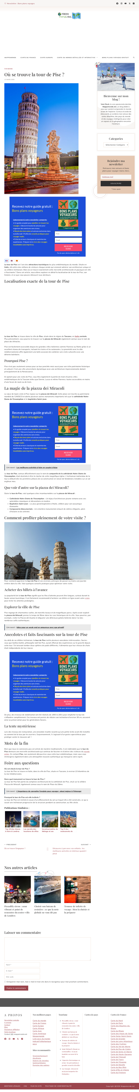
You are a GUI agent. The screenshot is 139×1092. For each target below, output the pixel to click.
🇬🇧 (12, 261)
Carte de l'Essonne (118, 1062)
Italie (77, 336)
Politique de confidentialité (58, 1086)
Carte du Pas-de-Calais (121, 1049)
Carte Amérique (39, 1033)
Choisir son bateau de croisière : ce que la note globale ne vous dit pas (46, 909)
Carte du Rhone (117, 1031)
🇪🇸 (17, 261)
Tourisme (8, 69)
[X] (130, 3)
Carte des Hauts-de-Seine (122, 1033)
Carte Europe (46, 57)
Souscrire (116, 183)
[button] (134, 57)
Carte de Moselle (118, 1065)
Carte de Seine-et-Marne (121, 1052)
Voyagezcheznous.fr (40, 1056)
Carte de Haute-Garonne (121, 1054)
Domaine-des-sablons (41, 1065)
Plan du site (36, 1086)
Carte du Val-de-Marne (120, 1046)
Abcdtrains (37, 1058)
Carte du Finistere (118, 1072)
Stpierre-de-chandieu (41, 1061)
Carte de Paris (117, 1023)
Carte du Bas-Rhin (118, 1067)
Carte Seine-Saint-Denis (121, 1036)
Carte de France (28, 57)
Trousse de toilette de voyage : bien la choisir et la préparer (77, 909)
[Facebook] (117, 3)
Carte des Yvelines (118, 1044)
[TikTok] (126, 3)
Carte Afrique (38, 1028)
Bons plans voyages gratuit (115, 57)
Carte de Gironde (118, 1039)
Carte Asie (37, 1031)
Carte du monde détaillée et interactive (76, 57)
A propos (7, 1022)
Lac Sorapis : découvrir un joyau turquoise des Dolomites (70, 1071)
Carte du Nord (117, 1020)
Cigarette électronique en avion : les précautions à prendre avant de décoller (71, 1062)
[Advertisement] (69, 38)
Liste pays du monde (41, 1039)
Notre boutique (10, 1032)
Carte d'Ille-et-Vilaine (120, 1070)
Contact (7, 1025)
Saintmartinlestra (39, 1063)
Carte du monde (39, 1020)
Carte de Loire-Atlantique (121, 1041)
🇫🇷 (7, 261)
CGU (25, 1086)
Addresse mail (107, 177)
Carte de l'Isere (117, 1059)
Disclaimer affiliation (12, 1030)
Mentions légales (12, 1086)
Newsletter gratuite (11, 1020)
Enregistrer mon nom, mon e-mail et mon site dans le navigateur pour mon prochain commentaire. (48, 982)
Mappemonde (10, 57)
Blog (6, 1027)
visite (87, 598)
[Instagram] (121, 3)
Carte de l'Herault (118, 1057)
